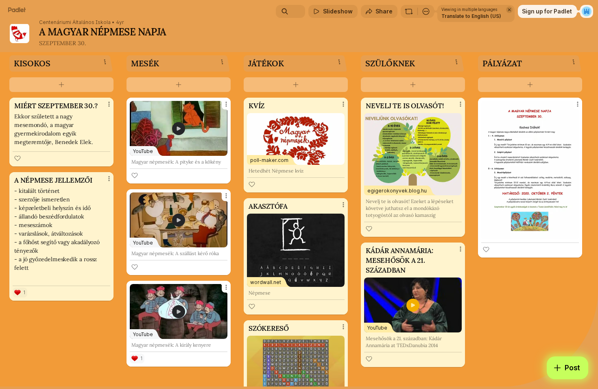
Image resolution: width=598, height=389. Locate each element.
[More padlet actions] (426, 11)
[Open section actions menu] (105, 62)
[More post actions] (109, 104)
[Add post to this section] (61, 84)
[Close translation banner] (509, 10)
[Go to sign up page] (586, 11)
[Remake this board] (409, 11)
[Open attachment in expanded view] (530, 170)
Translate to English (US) (471, 16)
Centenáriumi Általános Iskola (75, 22)
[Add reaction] (17, 158)
